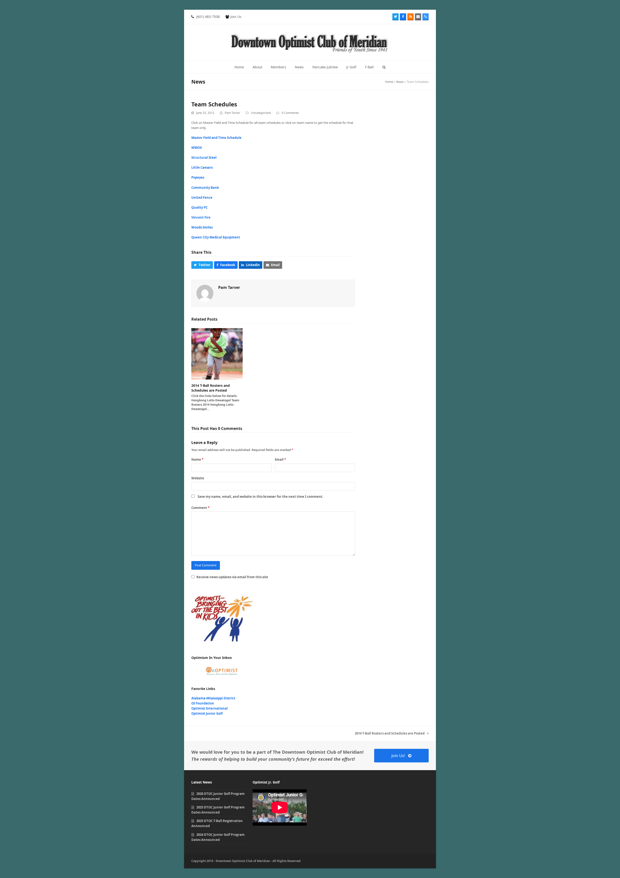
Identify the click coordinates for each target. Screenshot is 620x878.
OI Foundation (202, 703)
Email (280, 459)
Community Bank (205, 187)
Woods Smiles (202, 227)
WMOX (196, 147)
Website (197, 478)
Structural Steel (204, 157)
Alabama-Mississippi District (213, 698)
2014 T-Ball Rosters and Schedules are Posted (210, 387)
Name (197, 459)
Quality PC (199, 207)
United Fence (201, 197)
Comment (200, 508)
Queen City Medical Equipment (215, 237)
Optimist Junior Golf (207, 713)
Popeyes (197, 177)
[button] (384, 67)
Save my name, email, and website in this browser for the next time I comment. (260, 496)
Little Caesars (202, 167)
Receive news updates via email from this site (232, 577)
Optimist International (209, 708)
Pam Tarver (232, 113)
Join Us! (398, 755)
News (400, 82)
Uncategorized (261, 113)
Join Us (235, 16)
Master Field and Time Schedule (216, 137)
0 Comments (290, 113)
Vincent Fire (200, 217)
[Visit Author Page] (204, 293)
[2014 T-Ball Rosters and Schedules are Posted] (217, 353)
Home (389, 82)
